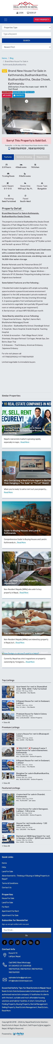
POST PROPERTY (42, 20)
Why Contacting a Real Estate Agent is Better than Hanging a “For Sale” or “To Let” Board (27, 481)
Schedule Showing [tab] (24, 157)
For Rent (5, 907)
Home (4, 58)
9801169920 (14, 969)
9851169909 (14, 972)
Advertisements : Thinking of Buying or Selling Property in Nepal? (26, 877)
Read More (25, 442)
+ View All (6, 722)
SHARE (8, 95)
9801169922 (37, 969)
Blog (11, 58)
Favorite (20, 95)
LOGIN (20, 13)
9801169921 (25, 969)
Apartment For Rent (10, 911)
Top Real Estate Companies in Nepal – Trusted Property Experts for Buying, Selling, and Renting (27, 430)
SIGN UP (32, 13)
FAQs (4, 867)
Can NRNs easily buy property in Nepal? (24, 633)
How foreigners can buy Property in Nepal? (26, 652)
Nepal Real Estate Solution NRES (36, 145)
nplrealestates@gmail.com (20, 978)
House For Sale (8, 898)
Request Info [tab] (42, 157)
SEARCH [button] (26, 41)
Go (26, 935)
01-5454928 (25, 966)
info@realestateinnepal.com (21, 981)
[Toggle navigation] (5, 19)
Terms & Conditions (10, 883)
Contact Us (6, 888)
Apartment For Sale (10, 915)
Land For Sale (7, 871)
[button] (4, 116)
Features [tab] (8, 157)
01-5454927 (14, 966)
